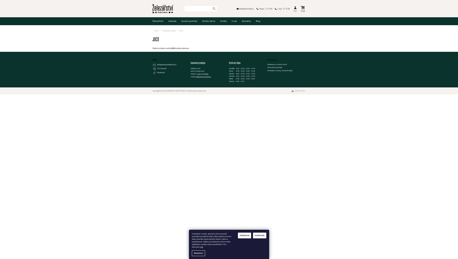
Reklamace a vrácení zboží (277, 64)
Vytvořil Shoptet (300, 91)
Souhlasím (260, 235)
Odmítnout (244, 235)
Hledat (215, 8)
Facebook (161, 73)
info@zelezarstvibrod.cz (166, 65)
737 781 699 (161, 69)
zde (201, 247)
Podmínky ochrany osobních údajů (280, 70)
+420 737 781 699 (202, 74)
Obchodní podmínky (274, 67)
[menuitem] (159, 21)
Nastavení (198, 253)
